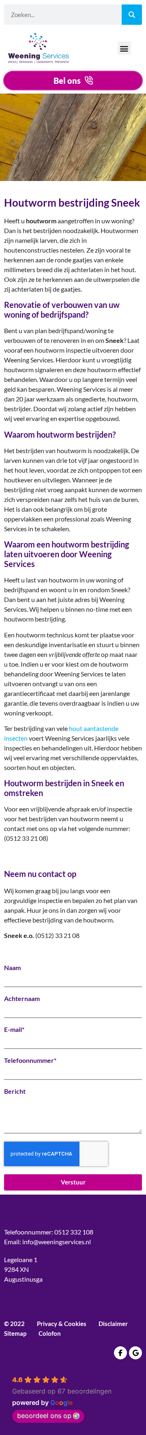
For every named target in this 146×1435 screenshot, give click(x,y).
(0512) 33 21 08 (57, 935)
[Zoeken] (132, 14)
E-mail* (14, 1029)
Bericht (15, 1091)
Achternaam (22, 998)
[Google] (135, 1352)
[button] (124, 48)
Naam (12, 967)
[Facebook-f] (120, 1352)
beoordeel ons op (44, 1415)
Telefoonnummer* (30, 1060)
